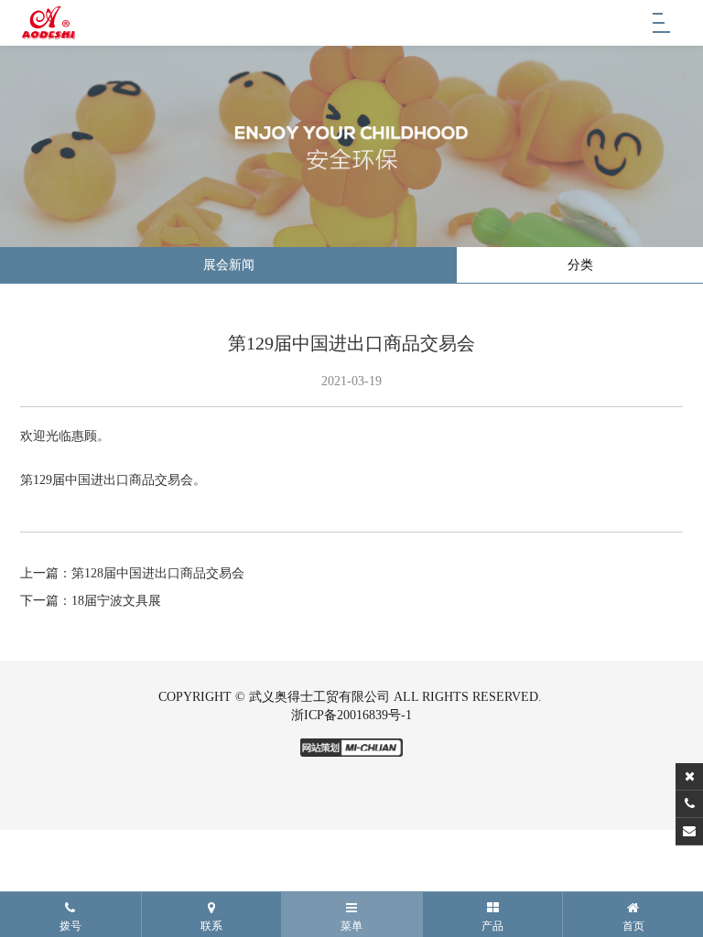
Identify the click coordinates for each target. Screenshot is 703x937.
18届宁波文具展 (116, 601)
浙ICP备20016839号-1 (351, 715)
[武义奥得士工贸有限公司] (48, 23)
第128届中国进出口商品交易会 (157, 573)
